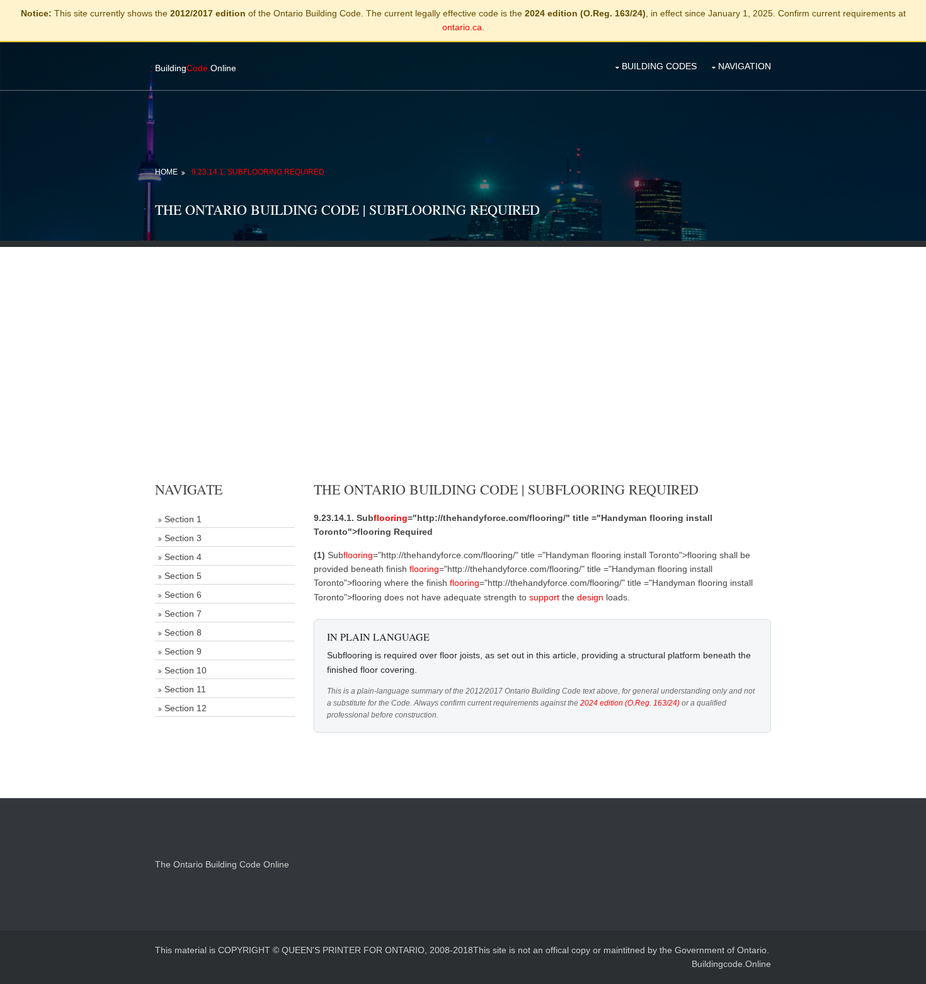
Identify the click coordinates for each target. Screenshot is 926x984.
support (544, 597)
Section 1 (183, 519)
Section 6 (183, 595)
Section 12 (185, 708)
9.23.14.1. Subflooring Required (257, 172)
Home (166, 172)
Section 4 (183, 557)
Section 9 (183, 651)
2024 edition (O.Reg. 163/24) (630, 703)
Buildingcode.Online (731, 964)
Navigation (744, 66)
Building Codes (659, 66)
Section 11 (185, 689)
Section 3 (183, 538)
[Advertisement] (463, 335)
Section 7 (183, 614)
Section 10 (185, 670)
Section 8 (183, 632)
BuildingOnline (195, 68)
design (590, 597)
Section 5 (183, 576)
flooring (391, 518)
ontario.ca (462, 27)
